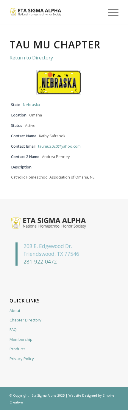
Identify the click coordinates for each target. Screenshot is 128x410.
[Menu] (110, 12)
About (15, 310)
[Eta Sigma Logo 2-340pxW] (53, 12)
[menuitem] (110, 12)
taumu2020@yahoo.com (59, 146)
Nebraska (31, 104)
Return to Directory (31, 57)
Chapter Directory (25, 320)
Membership (21, 339)
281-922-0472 (40, 261)
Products (18, 348)
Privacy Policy (22, 358)
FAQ (13, 329)
